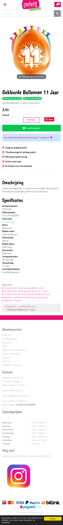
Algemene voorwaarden (13, 350)
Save (50, 119)
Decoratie (38, 288)
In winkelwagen (33, 128)
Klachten (6, 361)
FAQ (4, 346)
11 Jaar (43, 291)
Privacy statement (11, 353)
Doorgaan (52, 518)
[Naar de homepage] (31, 4)
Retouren (7, 342)
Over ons (6, 335)
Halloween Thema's (12, 300)
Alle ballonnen (43, 294)
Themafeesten (10, 288)
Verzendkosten (9, 338)
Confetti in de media (12, 365)
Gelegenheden (10, 291)
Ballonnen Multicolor (25, 297)
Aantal (5, 115)
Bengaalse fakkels (29, 291)
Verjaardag (25, 288)
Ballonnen (8, 297)
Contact (6, 357)
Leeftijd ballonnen (12, 294)
